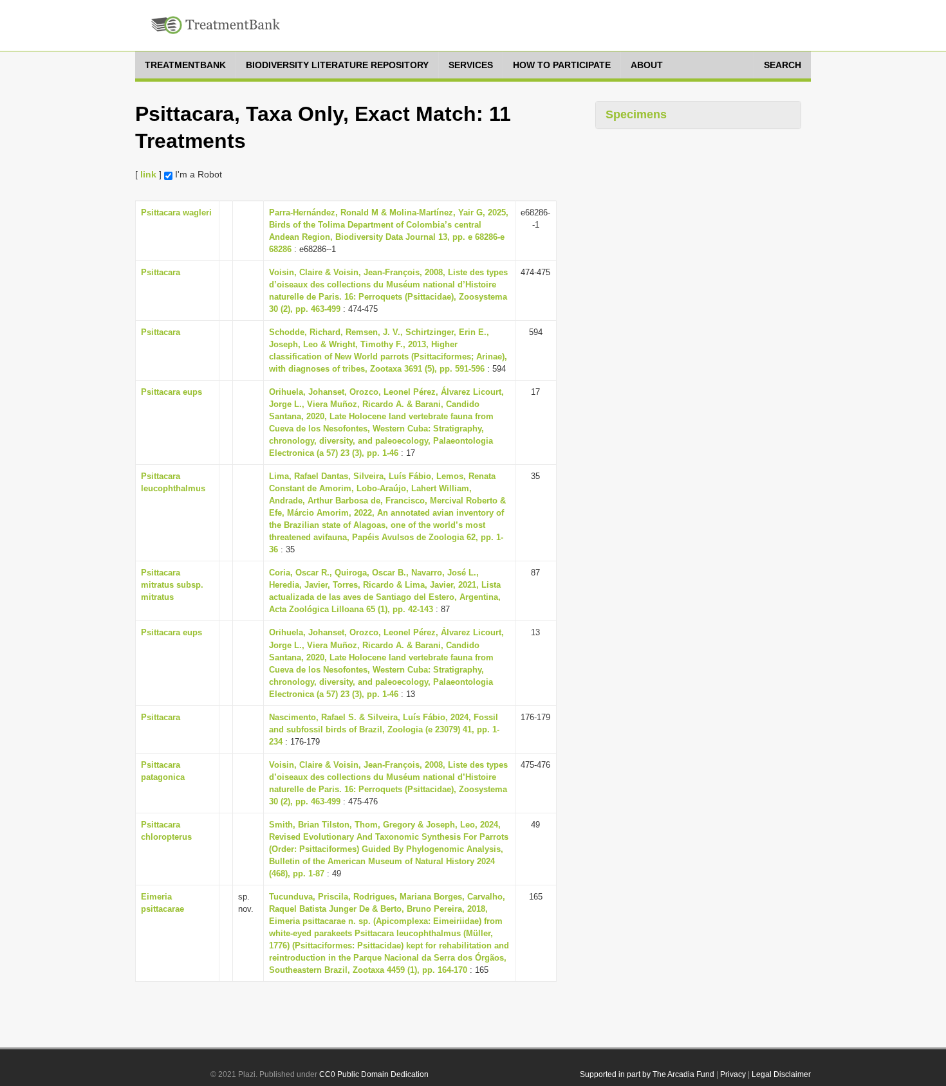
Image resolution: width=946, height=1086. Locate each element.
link (148, 174)
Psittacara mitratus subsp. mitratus (172, 585)
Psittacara (160, 272)
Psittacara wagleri (176, 212)
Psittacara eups (171, 392)
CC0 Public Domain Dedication (374, 1074)
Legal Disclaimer (781, 1074)
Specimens (636, 114)
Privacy (733, 1074)
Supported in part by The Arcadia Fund (647, 1074)
